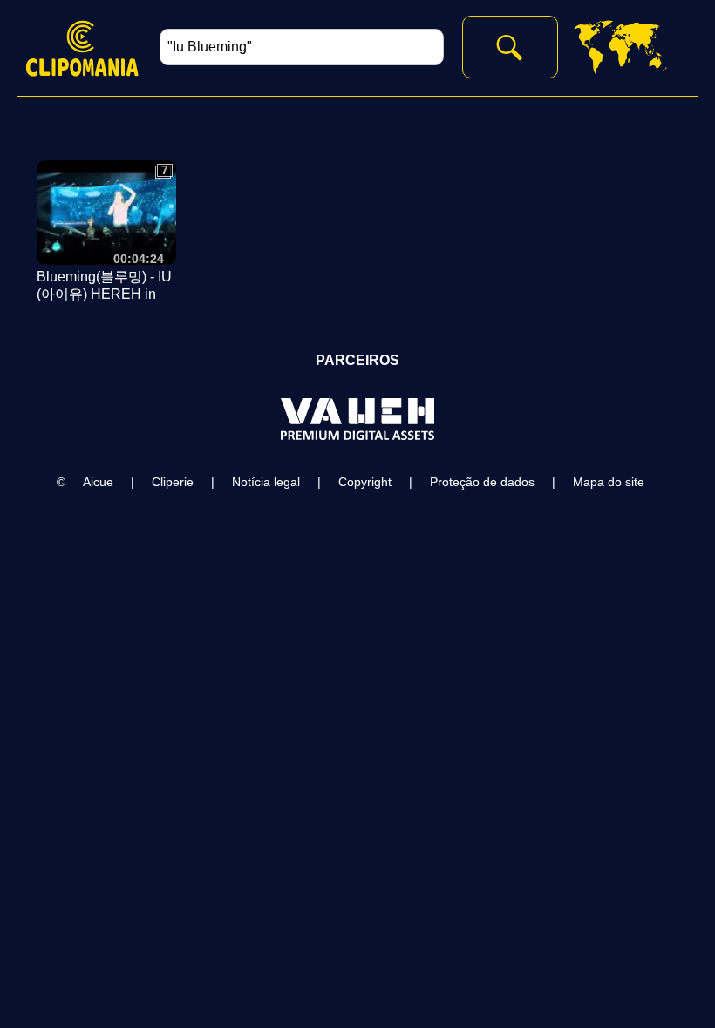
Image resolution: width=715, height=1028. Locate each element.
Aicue (98, 482)
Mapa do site (608, 482)
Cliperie (173, 482)
